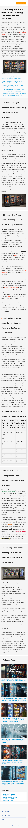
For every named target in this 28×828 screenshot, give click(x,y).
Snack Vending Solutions (9, 798)
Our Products (6, 811)
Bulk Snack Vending (8, 800)
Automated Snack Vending (10, 797)
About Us (4, 808)
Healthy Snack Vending (9, 794)
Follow (4, 819)
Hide (16, 74)
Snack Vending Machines (8, 793)
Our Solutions (6, 815)
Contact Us (21, 3)
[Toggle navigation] (3, 3)
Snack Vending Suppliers (9, 795)
